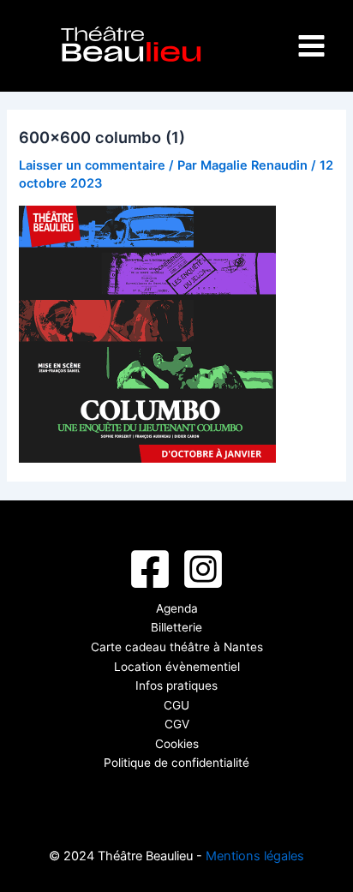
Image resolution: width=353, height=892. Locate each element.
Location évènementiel (177, 666)
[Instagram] (203, 569)
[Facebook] (150, 569)
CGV (177, 724)
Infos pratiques (176, 685)
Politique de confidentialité (176, 762)
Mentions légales (255, 856)
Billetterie (176, 627)
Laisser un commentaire (92, 165)
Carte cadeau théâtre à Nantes (177, 647)
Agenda (177, 608)
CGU (176, 705)
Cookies (177, 744)
